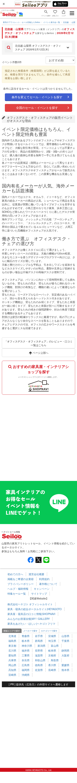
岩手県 (39, 636)
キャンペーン (42, 589)
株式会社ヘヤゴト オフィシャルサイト (30, 604)
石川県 (12, 650)
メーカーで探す (30, 630)
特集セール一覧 (16, 593)
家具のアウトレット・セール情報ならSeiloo (21, 22)
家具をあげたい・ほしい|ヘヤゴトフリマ (31, 623)
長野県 (39, 650)
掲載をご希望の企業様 (20, 579)
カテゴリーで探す (49, 630)
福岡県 (26, 670)
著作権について (48, 584)
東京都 (12, 645)
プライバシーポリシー (20, 584)
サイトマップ (39, 593)
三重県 (26, 655)
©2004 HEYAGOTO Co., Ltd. (38, 769)
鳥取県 (55, 660)
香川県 (52, 665)
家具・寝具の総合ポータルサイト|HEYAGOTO (34, 609)
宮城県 (52, 636)
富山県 (55, 645)
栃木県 (26, 641)
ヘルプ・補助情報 (17, 589)
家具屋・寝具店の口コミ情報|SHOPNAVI (31, 614)
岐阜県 (52, 650)
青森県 (26, 636)
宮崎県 (12, 675)
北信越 (66, 22)
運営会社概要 (36, 574)
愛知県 (12, 655)
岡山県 (12, 665)
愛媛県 (65, 665)
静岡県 (65, 650)
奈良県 (26, 660)
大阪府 (65, 655)
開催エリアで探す (12, 630)
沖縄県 (26, 675)
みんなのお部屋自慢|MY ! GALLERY (28, 619)
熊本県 (65, 670)
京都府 (52, 655)
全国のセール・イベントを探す (37, 107)
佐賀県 (39, 670)
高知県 (12, 670)
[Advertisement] (38, 436)
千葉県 (65, 641)
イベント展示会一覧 (51, 22)
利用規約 (44, 579)
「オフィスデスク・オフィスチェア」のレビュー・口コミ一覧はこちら (38, 343)
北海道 (12, 636)
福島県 (12, 641)
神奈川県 (27, 645)
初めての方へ (15, 574)
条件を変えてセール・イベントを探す (37, 97)
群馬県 (39, 641)
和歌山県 (40, 660)
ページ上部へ (40, 353)
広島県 (26, 665)
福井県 (26, 650)
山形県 (65, 636)
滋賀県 (39, 655)
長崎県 (52, 670)
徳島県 (39, 665)
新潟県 (41, 645)
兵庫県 (12, 660)
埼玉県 (52, 641)
